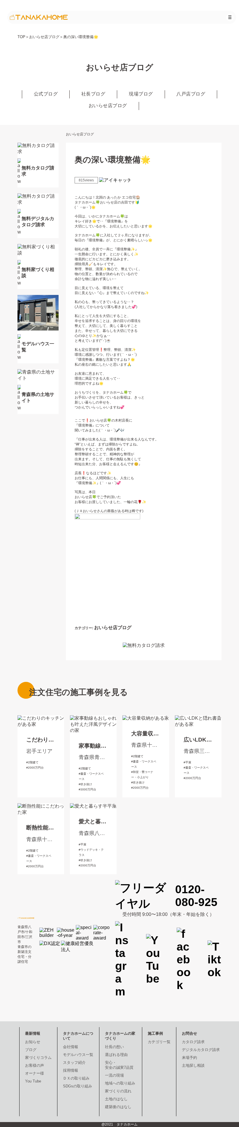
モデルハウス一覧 (78, 1054)
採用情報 (70, 1070)
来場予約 (189, 1057)
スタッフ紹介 (74, 1062)
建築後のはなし (118, 1107)
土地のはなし (116, 1099)
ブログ (30, 1050)
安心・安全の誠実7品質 (119, 1065)
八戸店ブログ (190, 93)
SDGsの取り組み (77, 1086)
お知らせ (32, 1042)
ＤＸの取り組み (76, 1078)
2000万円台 (36, 767)
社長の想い (114, 1047)
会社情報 (70, 1047)
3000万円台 (88, 789)
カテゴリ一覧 (159, 1042)
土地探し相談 (193, 1065)
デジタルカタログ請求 (201, 1050)
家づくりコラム (38, 1057)
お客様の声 (34, 1065)
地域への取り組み (120, 1083)
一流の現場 (114, 1075)
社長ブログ (93, 93)
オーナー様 (34, 1073)
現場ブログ (141, 93)
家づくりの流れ (118, 1091)
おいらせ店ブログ (44, 37)
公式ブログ (46, 93)
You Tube (33, 1081)
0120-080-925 (196, 895)
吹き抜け (86, 784)
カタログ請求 (193, 1042)
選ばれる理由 (116, 1054)
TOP (21, 37)
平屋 (188, 762)
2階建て (33, 762)
